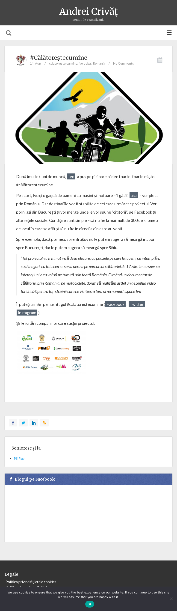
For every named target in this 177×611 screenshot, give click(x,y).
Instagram (27, 312)
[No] (171, 598)
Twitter (137, 304)
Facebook (115, 304)
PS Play (19, 458)
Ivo (71, 176)
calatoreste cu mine (63, 63)
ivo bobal (85, 63)
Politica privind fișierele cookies (31, 581)
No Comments (123, 63)
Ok (90, 604)
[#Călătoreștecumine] (88, 127)
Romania (99, 63)
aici (134, 195)
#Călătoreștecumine (58, 57)
